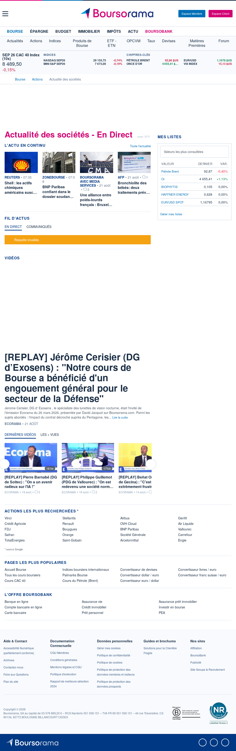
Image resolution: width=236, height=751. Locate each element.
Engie (182, 540)
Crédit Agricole (15, 523)
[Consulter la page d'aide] (173, 13)
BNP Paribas (129, 529)
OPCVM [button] (133, 40)
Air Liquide (186, 523)
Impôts (114, 31)
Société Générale (133, 534)
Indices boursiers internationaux (85, 569)
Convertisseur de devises (138, 569)
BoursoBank (159, 31)
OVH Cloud (128, 523)
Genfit (182, 518)
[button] (5, 13)
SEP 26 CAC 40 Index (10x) (21, 56)
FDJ (8, 529)
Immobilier (89, 31)
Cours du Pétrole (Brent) (80, 580)
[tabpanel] (78, 239)
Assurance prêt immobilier (178, 601)
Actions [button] (36, 40)
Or (163, 179)
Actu (133, 31)
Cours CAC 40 (15, 580)
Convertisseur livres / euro (197, 569)
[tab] (13, 228)
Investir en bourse (172, 607)
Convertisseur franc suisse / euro (202, 575)
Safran (9, 534)
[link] (8, 660)
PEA (162, 612)
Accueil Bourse (15, 569)
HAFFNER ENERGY (175, 194)
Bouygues (69, 529)
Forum (223, 40)
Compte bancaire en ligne (23, 607)
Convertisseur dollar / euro (139, 575)
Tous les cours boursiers (22, 575)
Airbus (125, 518)
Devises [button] (168, 40)
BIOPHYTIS (169, 187)
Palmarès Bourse (75, 575)
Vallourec (185, 529)
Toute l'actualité (140, 146)
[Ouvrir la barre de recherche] (167, 13)
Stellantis (69, 518)
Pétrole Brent (170, 171)
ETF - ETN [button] (111, 43)
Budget (63, 31)
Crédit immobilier (94, 607)
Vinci (8, 518)
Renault (68, 523)
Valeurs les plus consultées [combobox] (183, 151)
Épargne (39, 31)
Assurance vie (92, 601)
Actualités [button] (15, 40)
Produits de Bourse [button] (82, 43)
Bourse (15, 31)
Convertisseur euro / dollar (139, 580)
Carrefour (185, 534)
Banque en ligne (16, 601)
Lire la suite (120, 417)
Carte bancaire (15, 612)
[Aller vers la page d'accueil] (119, 14)
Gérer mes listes (171, 214)
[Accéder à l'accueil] (6, 78)
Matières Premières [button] (197, 43)
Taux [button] (151, 40)
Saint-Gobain (72, 540)
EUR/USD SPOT (172, 202)
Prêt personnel (92, 612)
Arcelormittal (129, 540)
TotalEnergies (15, 540)
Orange (68, 534)
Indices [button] (55, 40)
